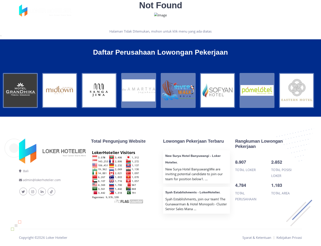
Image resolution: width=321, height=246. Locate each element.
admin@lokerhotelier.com (42, 180)
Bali (25, 171)
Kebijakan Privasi (246, 10)
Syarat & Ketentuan (209, 10)
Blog (182, 10)
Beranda (124, 10)
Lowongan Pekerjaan (155, 10)
